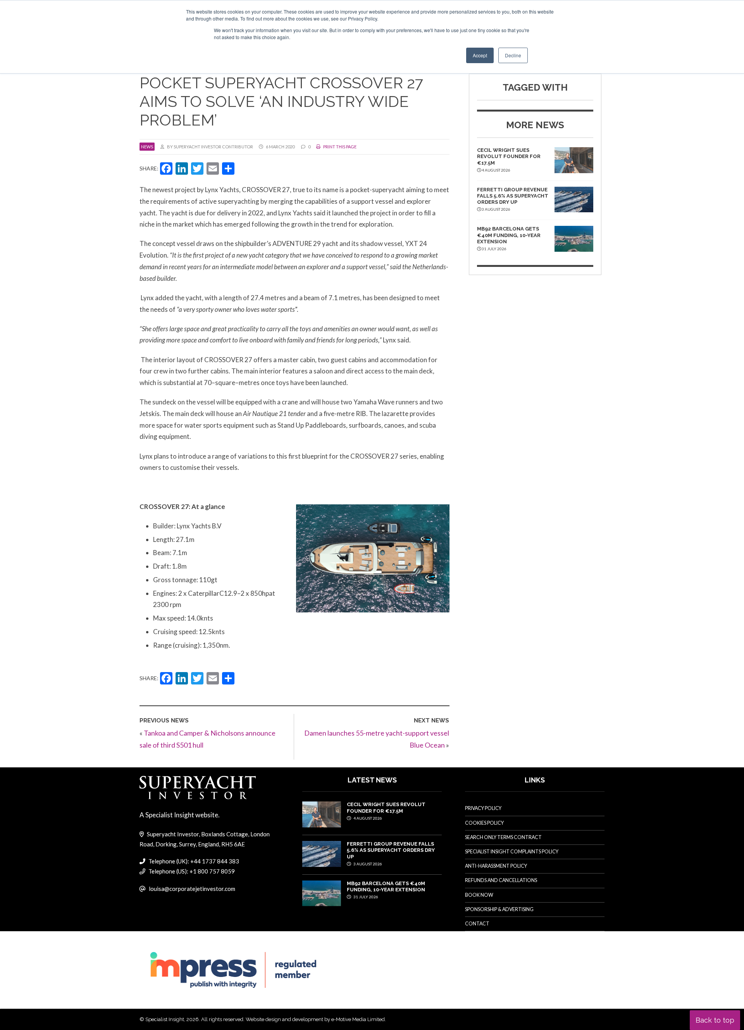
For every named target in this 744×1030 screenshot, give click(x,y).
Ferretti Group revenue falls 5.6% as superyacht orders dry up (512, 196)
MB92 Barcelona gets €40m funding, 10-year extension (509, 235)
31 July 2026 (365, 896)
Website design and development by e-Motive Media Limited (315, 1019)
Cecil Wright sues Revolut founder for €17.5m (509, 156)
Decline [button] (513, 55)
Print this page (339, 146)
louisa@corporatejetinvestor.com (192, 888)
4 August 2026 (367, 818)
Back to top (715, 1020)
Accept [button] (480, 55)
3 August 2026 (367, 863)
